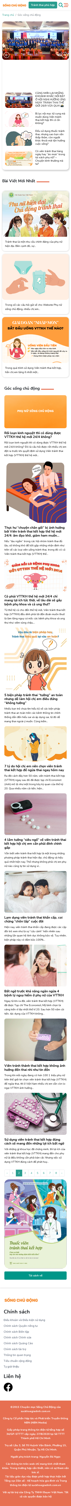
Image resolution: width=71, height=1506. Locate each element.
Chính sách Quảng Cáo (18, 1343)
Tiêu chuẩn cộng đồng (18, 1361)
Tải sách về (35, 1275)
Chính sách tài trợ (15, 1349)
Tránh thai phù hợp (43, 5)
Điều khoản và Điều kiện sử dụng (24, 1320)
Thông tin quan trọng (17, 1355)
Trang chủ (8, 15)
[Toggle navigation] (66, 5)
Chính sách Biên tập (16, 1332)
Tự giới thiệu (11, 1366)
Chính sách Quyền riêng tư (21, 1326)
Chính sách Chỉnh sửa (17, 1337)
